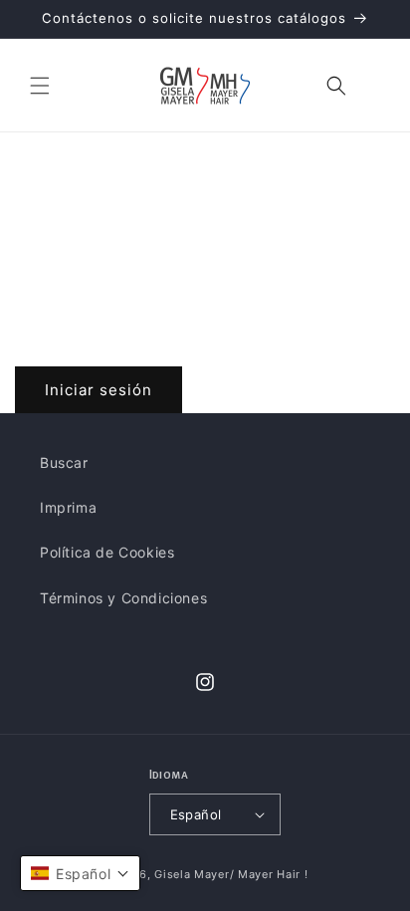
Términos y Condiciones (123, 597)
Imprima (68, 507)
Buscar (64, 462)
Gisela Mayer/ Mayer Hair (227, 874)
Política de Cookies (107, 552)
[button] (40, 86)
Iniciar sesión (98, 389)
